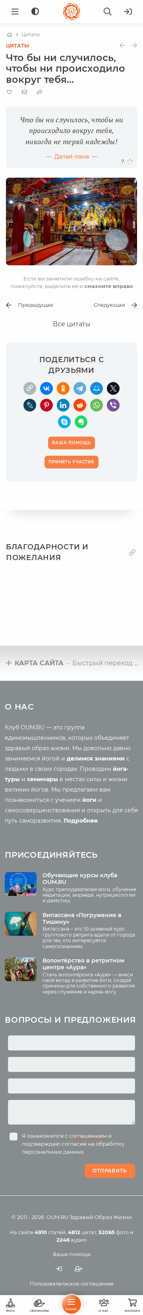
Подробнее (81, 820)
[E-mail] (24, 92)
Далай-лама (71, 156)
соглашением (88, 1136)
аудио (71, 1240)
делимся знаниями (96, 758)
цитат (82, 1232)
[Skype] (64, 421)
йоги (89, 800)
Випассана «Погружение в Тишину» (82, 918)
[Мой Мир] (96, 388)
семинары (42, 779)
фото (114, 1232)
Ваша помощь (72, 1254)
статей (50, 1232)
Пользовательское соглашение (72, 1283)
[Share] (40, 92)
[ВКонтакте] (46, 388)
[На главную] (9, 34)
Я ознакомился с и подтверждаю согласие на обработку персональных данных (73, 1144)
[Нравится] (130, 162)
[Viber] (113, 405)
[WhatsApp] (96, 405)
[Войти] (128, 12)
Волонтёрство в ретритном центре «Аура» (83, 964)
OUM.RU (57, 1217)
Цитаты (17, 46)
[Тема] (35, 12)
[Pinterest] (46, 405)
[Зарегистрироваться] (79, 1269)
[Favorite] (9, 92)
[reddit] (79, 405)
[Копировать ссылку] (132, 553)
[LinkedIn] (63, 405)
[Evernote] (81, 421)
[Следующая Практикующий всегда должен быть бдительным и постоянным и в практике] (134, 45)
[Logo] (71, 12)
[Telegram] (79, 388)
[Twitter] (113, 388)
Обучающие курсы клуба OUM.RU (80, 879)
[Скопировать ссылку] (29, 388)
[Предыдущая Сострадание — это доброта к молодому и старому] (122, 45)
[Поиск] (108, 12)
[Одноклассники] (63, 388)
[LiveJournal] (29, 405)
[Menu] (15, 12)
